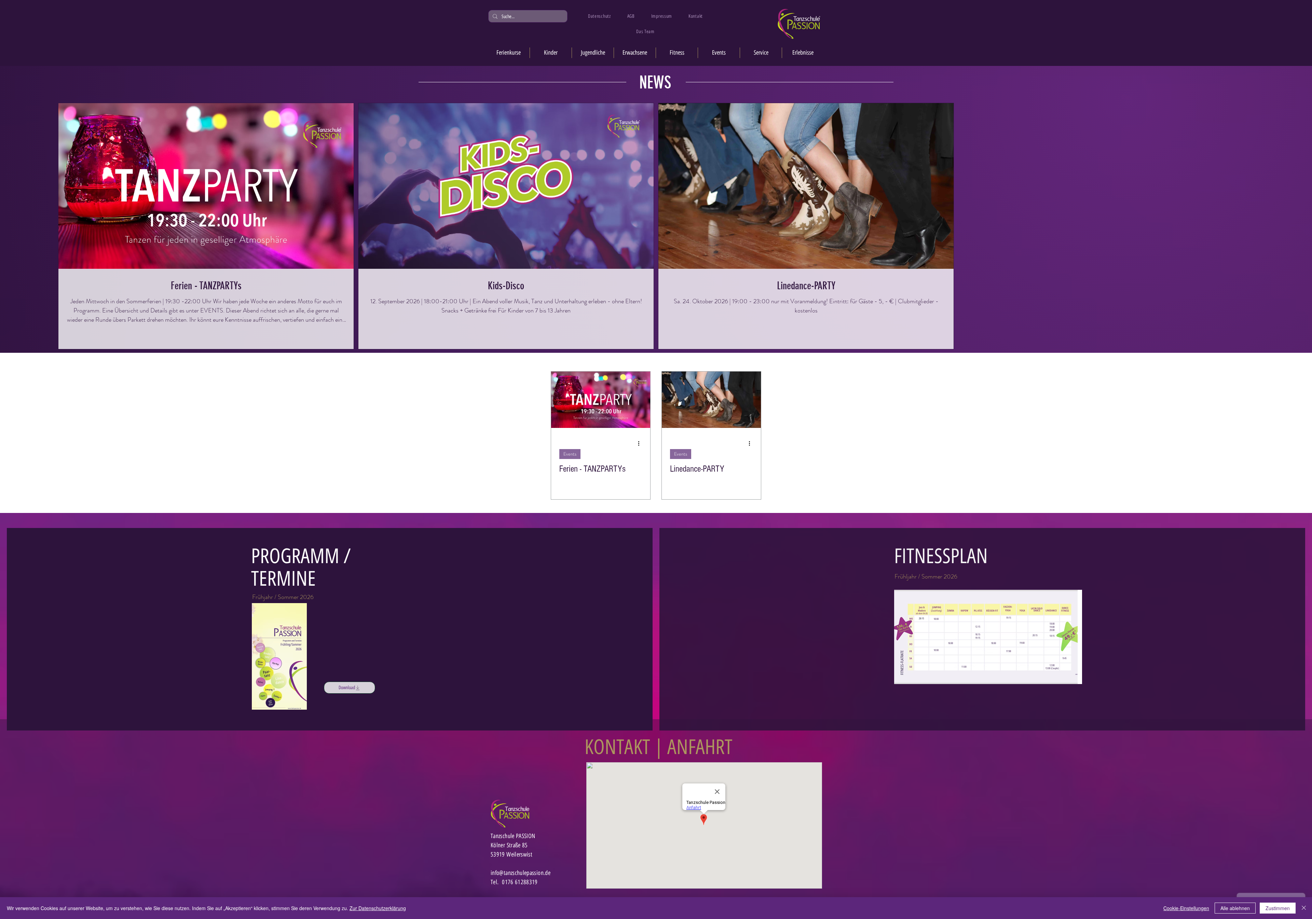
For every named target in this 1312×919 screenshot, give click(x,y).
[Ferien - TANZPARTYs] (600, 400)
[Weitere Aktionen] (641, 443)
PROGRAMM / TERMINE (301, 567)
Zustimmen (1278, 908)
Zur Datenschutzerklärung (378, 908)
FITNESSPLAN (941, 556)
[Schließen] (1304, 908)
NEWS (655, 82)
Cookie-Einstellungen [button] (1186, 908)
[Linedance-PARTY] (711, 400)
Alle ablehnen (1235, 908)
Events (569, 453)
